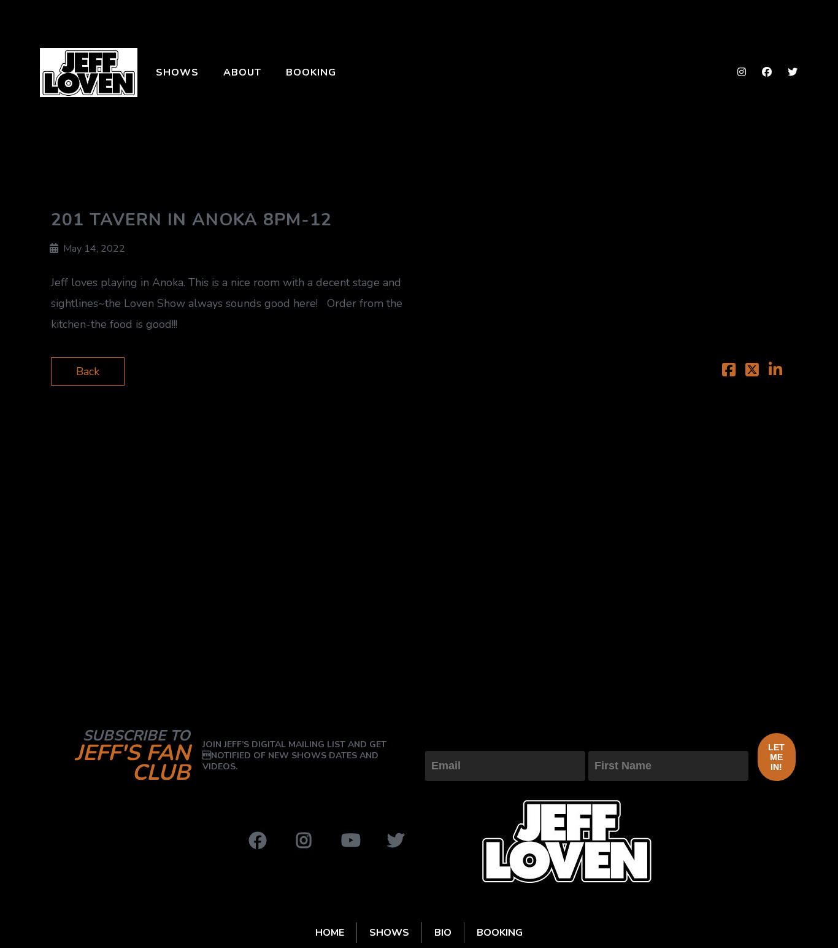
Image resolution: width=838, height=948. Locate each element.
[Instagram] (303, 840)
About (242, 72)
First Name (615, 740)
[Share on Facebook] (728, 371)
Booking (311, 72)
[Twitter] (396, 840)
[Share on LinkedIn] (775, 371)
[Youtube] (350, 840)
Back (87, 371)
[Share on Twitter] (752, 371)
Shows (177, 72)
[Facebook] (257, 840)
